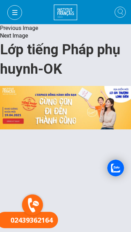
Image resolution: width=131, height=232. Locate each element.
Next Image (14, 35)
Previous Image (19, 28)
